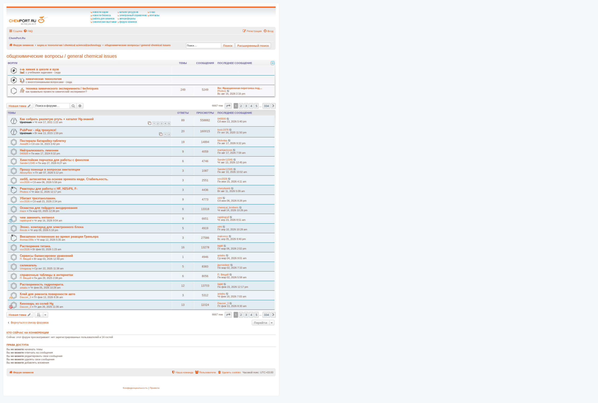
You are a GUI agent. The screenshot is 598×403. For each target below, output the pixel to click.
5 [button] (256, 106)
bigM (220, 245)
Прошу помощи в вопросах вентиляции (50, 169)
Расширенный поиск (253, 45)
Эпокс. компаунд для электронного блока (51, 227)
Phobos (221, 90)
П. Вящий (25, 258)
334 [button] (266, 106)
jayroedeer (223, 265)
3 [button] (246, 106)
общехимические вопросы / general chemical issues (62, 56)
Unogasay (26, 268)
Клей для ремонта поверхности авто (47, 294)
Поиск (227, 45)
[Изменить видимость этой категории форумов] (272, 63)
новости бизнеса (102, 15)
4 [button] (251, 106)
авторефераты (127, 18)
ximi (219, 197)
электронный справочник (133, 15)
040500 (221, 118)
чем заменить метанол (37, 217)
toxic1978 (222, 129)
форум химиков (128, 21)
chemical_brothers (227, 207)
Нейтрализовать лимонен (39, 150)
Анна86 (24, 144)
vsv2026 (25, 182)
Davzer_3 (25, 297)
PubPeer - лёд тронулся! (38, 130)
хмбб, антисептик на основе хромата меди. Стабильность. (64, 179)
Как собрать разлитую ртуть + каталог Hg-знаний (57, 119)
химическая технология (44, 79)
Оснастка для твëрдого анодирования (49, 208)
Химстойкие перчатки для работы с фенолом (54, 160)
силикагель (28, 265)
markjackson (224, 150)
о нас (152, 12)
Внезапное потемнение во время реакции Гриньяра (59, 236)
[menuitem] (28, 31)
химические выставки (105, 21)
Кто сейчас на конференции (28, 332)
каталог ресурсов (128, 12)
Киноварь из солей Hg (36, 303)
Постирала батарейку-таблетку (43, 141)
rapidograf (25, 220)
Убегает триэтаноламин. (38, 198)
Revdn (23, 230)
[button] (228, 106)
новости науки (100, 12)
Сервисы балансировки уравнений (46, 255)
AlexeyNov (26, 172)
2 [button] (241, 106)
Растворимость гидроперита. (42, 284)
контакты (154, 15)
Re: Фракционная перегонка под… (239, 88)
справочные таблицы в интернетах (46, 275)
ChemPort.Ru (17, 38)
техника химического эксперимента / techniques (62, 88)
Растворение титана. (35, 246)
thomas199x (27, 239)
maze (23, 211)
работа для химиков (103, 18)
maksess (222, 236)
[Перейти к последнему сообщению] (228, 118)
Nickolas (222, 140)
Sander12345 (27, 163)
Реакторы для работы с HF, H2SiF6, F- (48, 188)
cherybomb (223, 188)
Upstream (26, 122)
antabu (221, 255)
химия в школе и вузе (42, 69)
